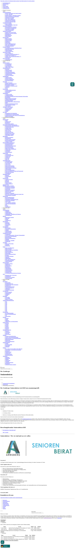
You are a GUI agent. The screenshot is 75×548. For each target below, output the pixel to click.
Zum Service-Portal (4, 497)
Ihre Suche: (2, 367)
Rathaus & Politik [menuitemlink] (6, 279)
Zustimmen (4, 522)
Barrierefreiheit (5, 503)
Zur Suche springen (31, 0)
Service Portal (5, 6)
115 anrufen (10, 497)
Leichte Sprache (6, 7)
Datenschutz (5, 502)
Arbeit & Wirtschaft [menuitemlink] (6, 60)
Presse (4, 507)
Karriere (4, 5)
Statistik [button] (2, 531)
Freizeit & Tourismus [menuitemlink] (7, 10)
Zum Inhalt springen (23, 0)
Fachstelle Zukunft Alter (26, 418)
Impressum (5, 500)
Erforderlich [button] (3, 521)
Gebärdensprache (6, 8)
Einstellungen (3, 520)
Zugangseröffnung (6, 501)
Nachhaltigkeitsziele (6, 2)
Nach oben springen (4, 0)
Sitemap (4, 508)
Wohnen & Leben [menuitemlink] (6, 207)
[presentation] (0, 379)
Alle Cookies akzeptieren (13, 540)
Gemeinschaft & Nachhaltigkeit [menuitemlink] (8, 117)
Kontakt (4, 506)
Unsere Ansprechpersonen (17, 497)
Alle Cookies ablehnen (4, 540)
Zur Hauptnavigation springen (13, 0)
